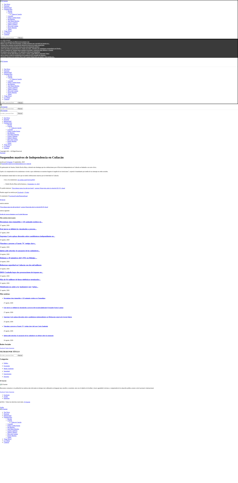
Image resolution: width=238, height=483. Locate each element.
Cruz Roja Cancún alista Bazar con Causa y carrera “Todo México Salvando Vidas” (25, 53)
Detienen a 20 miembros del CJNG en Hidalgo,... (18, 258)
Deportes (6, 376)
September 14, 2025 (34, 184)
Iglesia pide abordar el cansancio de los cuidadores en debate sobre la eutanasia (28, 335)
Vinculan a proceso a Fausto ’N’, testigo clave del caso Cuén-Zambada (26, 326)
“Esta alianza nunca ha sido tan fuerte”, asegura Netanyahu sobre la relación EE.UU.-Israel (38, 188)
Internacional (8, 7)
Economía (7, 366)
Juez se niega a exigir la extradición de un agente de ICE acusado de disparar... (23, 55)
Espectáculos (7, 374)
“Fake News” (8, 31)
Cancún (10, 12)
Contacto (6, 34)
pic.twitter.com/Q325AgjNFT (26, 180)
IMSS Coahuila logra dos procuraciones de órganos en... (21, 272)
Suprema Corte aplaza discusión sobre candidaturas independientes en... (27, 236)
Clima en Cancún (16, 14)
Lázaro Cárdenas (13, 22)
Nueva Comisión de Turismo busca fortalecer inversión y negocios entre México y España (26, 50)
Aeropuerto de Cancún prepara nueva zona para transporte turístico (20, 47)
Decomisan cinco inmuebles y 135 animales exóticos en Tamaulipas (20, 52)
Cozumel (10, 16)
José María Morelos (13, 21)
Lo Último (7, 33)
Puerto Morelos (12, 28)
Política (6, 363)
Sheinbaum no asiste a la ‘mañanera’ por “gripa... (19, 287)
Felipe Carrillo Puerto (14, 17)
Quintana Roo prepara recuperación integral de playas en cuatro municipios (22, 45)
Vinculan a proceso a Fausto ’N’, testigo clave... (18, 243)
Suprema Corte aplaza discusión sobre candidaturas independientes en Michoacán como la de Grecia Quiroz (38, 317)
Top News (7, 4)
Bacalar (10, 11)
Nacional (6, 6)
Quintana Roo (8, 9)
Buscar (20, 37)
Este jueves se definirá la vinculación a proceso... (18, 229)
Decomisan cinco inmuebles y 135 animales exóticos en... (21, 222)
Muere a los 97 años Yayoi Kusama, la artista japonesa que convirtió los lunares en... (25, 43)
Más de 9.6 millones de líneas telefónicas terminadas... (20, 279)
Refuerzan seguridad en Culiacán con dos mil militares (20, 265)
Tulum (10, 29)
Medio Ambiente (9, 368)
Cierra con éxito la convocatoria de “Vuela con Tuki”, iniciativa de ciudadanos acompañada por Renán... (31, 48)
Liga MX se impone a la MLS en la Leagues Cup (14, 42)
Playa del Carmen (13, 26)
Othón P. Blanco (12, 24)
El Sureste (9, 162)
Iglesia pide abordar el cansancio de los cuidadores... (20, 251)
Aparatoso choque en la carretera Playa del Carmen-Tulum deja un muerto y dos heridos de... (27, 57)
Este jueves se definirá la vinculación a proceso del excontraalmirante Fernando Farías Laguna (33, 307)
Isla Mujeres (11, 19)
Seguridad (7, 371)
